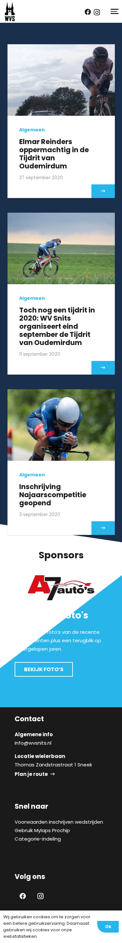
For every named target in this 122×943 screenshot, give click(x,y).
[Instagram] (97, 12)
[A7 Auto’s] (61, 587)
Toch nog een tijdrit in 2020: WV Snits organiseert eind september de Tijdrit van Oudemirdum (57, 326)
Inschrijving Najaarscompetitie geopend (52, 495)
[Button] (103, 191)
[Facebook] (88, 12)
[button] (114, 11)
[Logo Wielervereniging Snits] (10, 11)
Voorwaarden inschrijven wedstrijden (59, 821)
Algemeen (32, 129)
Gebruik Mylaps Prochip (42, 830)
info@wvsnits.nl (33, 742)
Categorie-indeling (38, 838)
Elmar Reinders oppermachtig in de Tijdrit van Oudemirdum (54, 154)
